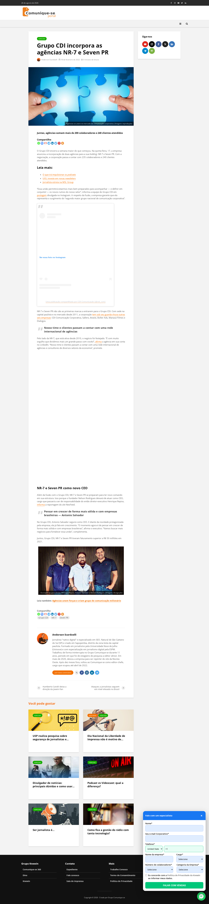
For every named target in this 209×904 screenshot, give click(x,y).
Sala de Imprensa (75, 881)
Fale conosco (73, 875)
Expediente (72, 869)
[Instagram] (152, 44)
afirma (98, 341)
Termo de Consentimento (122, 875)
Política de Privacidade (121, 881)
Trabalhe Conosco (119, 869)
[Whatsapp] (38, 143)
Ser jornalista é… (43, 830)
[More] (62, 143)
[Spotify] (152, 51)
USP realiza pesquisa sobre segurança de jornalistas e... (51, 737)
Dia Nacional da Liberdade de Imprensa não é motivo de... (106, 737)
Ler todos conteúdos (62, 673)
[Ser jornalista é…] (53, 814)
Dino (25, 875)
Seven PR (64, 617)
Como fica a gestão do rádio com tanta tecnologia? (108, 831)
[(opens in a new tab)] (53, 766)
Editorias (92, 715)
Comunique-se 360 (32, 869)
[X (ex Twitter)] (165, 44)
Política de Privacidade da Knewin (183, 875)
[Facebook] (42, 143)
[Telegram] (48, 143)
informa (41, 504)
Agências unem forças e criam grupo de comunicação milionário (86, 600)
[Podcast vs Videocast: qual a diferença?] (108, 766)
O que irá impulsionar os (59, 174)
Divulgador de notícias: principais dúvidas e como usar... (54, 784)
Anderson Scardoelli (49, 59)
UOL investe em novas (59, 178)
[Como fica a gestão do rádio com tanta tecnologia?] (108, 814)
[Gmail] (45, 143)
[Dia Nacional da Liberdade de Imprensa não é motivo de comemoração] (108, 719)
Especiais (42, 39)
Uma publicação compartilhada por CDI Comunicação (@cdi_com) (75, 302)
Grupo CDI (43, 617)
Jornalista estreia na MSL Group (58, 182)
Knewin (26, 881)
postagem (42, 195)
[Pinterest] (59, 143)
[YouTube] (145, 44)
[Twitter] (55, 143)
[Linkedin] (52, 143)
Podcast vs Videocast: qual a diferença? (105, 784)
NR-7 (54, 617)
